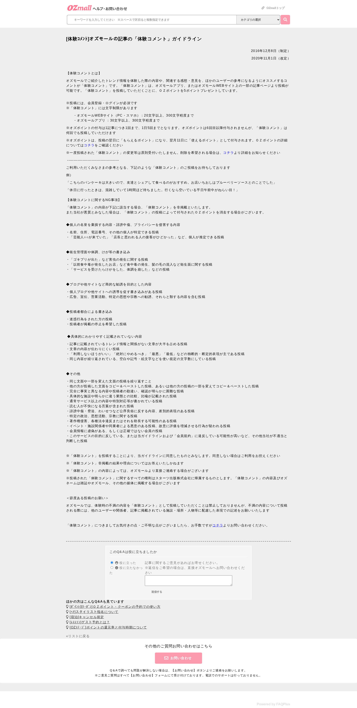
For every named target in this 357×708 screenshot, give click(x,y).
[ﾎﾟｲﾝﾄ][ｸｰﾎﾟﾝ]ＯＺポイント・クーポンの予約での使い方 (115, 606)
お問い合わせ (181, 658)
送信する (156, 591)
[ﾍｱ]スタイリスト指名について (94, 612)
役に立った (127, 563)
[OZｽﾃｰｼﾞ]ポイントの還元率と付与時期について (108, 627)
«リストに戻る (78, 636)
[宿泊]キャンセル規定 (87, 617)
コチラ (89, 145)
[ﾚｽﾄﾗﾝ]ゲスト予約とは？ (90, 622)
